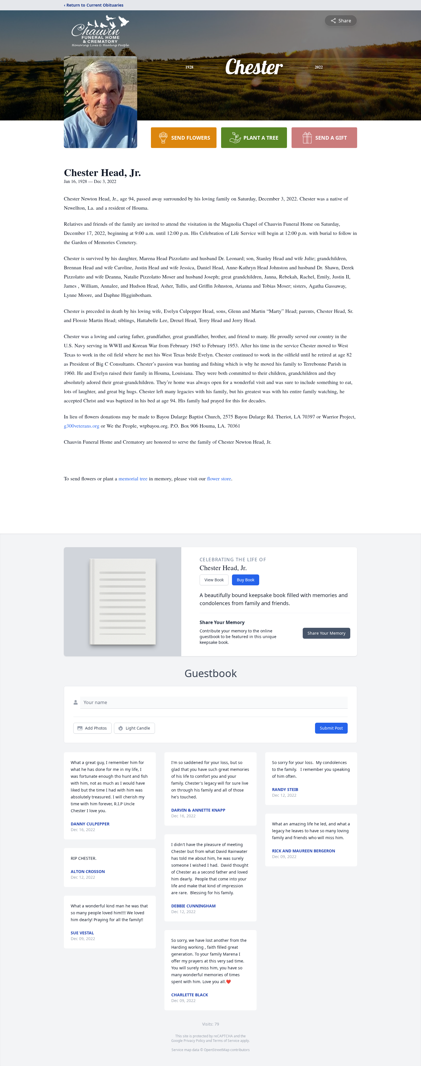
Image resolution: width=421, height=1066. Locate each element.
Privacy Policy (194, 1040)
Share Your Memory (326, 633)
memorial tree (133, 478)
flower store (219, 478)
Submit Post (331, 728)
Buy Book (245, 579)
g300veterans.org (81, 425)
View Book (214, 579)
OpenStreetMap (216, 1049)
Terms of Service (226, 1040)
